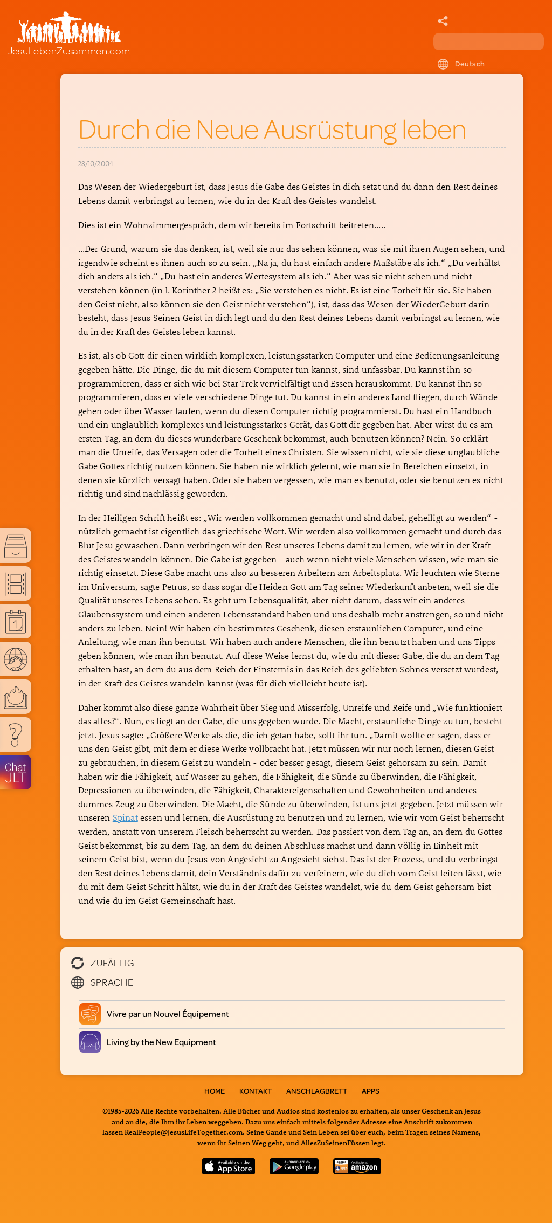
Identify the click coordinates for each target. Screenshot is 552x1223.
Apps (371, 1090)
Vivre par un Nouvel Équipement (168, 1013)
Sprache (112, 982)
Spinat (125, 817)
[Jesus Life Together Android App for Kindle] (357, 1171)
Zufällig (112, 963)
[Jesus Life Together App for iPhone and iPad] (228, 1171)
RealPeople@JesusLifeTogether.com (184, 1131)
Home (214, 1090)
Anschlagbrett (316, 1090)
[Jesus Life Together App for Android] (294, 1171)
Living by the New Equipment (161, 1041)
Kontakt (255, 1090)
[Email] (443, 22)
